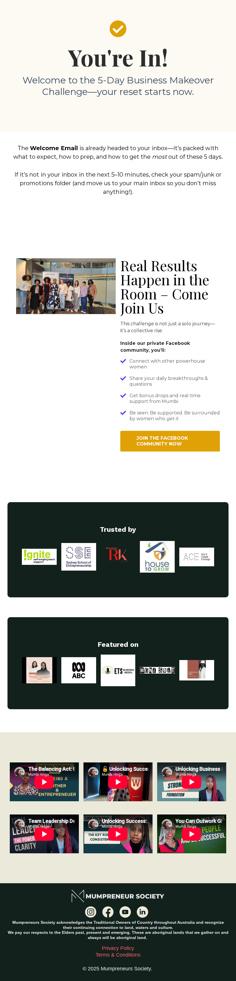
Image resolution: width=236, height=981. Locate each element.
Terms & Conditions (118, 955)
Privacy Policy (118, 948)
